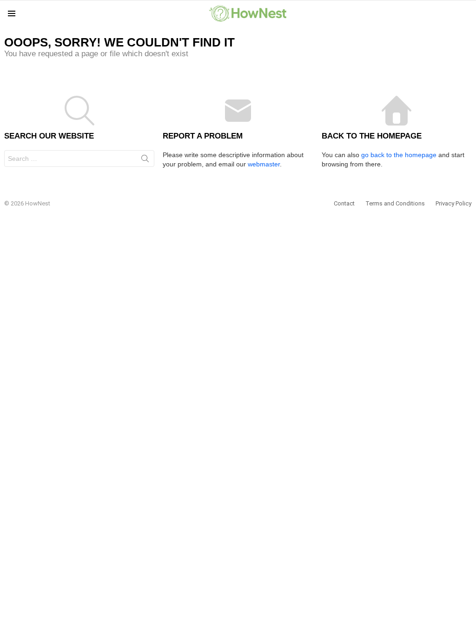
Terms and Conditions (395, 203)
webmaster (264, 164)
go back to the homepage (398, 155)
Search (145, 160)
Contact (344, 203)
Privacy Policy (453, 203)
